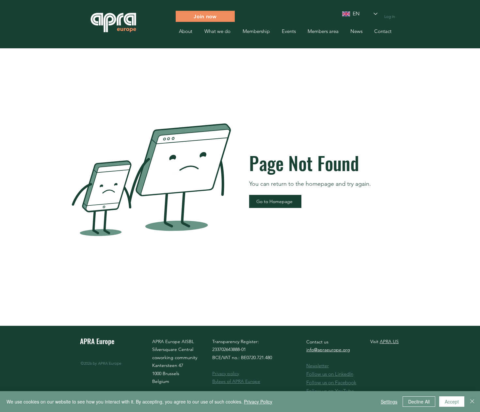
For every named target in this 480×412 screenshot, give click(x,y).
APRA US (389, 341)
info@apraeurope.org (328, 350)
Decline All (419, 401)
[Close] (472, 401)
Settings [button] (389, 401)
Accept (452, 401)
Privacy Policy (258, 401)
